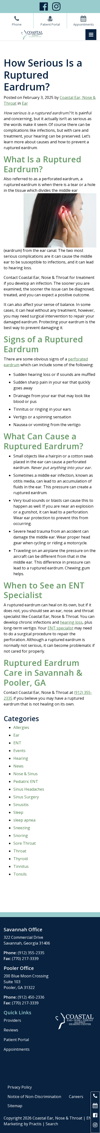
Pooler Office (19, 968)
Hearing (20, 758)
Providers (12, 1020)
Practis (35, 1123)
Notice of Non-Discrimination (34, 1096)
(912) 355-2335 (31, 952)
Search (52, 1123)
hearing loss (71, 622)
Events (19, 750)
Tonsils (20, 874)
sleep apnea (24, 820)
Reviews (11, 1030)
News (18, 766)
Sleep (18, 812)
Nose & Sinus (25, 773)
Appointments (17, 1049)
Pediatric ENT (25, 781)
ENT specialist (60, 628)
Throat (19, 851)
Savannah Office (23, 929)
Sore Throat (24, 843)
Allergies (21, 727)
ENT (17, 743)
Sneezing (21, 827)
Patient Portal (16, 1039)
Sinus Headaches (28, 789)
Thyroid (20, 858)
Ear (25, 103)
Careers (76, 1096)
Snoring (20, 835)
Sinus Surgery (26, 797)
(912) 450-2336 (31, 997)
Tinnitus (21, 866)
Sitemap (15, 1105)
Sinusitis (21, 804)
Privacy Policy (20, 1087)
